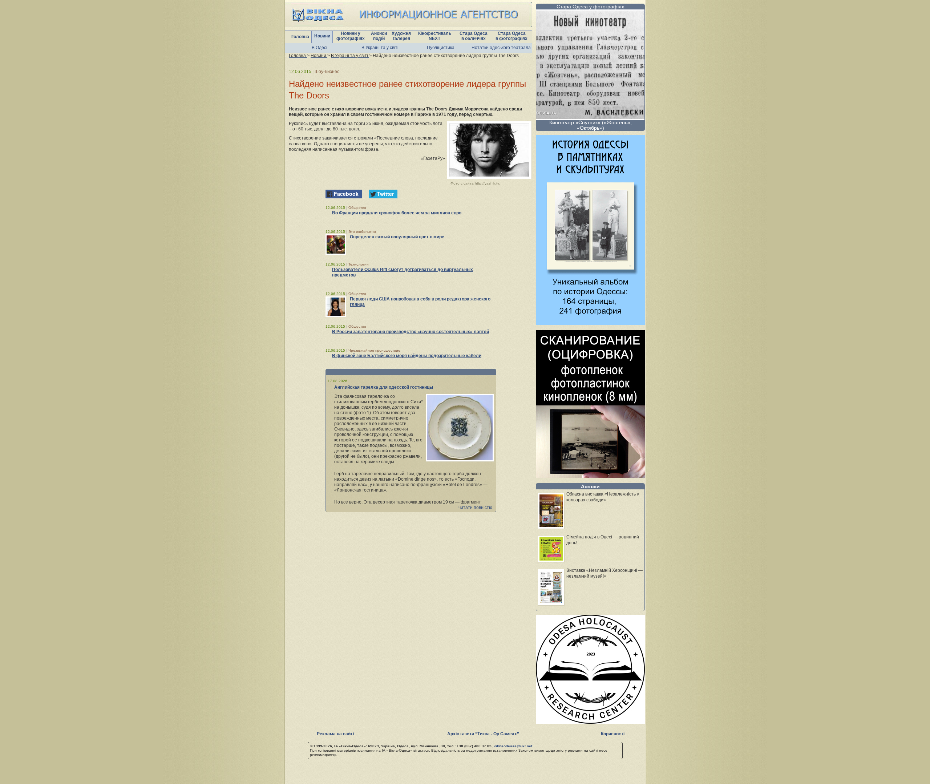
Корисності (612, 733)
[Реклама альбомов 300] (590, 323)
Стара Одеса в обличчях (474, 36)
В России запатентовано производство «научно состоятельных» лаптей (410, 331)
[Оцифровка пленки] (590, 476)
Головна (300, 36)
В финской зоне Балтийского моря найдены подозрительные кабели (406, 355)
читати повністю (475, 507)
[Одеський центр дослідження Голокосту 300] (590, 722)
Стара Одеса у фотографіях (590, 6)
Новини (322, 36)
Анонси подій (379, 36)
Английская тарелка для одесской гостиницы (383, 387)
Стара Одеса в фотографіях (511, 36)
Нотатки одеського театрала (501, 47)
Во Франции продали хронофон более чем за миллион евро (396, 212)
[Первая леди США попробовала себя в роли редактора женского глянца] (336, 307)
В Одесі (319, 47)
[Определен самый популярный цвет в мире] (336, 244)
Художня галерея (401, 36)
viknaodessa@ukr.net (513, 746)
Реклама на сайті (335, 733)
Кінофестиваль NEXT (434, 36)
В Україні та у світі (380, 47)
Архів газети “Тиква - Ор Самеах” (483, 733)
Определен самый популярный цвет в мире (397, 236)
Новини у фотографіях (350, 36)
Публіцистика (440, 47)
